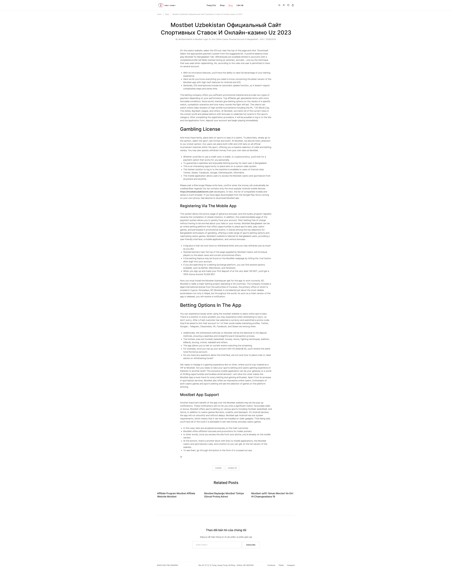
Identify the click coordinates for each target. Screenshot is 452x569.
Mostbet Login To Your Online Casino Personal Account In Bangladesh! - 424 (229, 39)
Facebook (271, 565)
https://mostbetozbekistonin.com (197, 191)
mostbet (218, 468)
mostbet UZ (232, 468)
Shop (222, 5)
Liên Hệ (240, 5)
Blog (231, 5)
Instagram (291, 565)
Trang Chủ (211, 5)
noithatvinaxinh (185, 39)
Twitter (281, 565)
